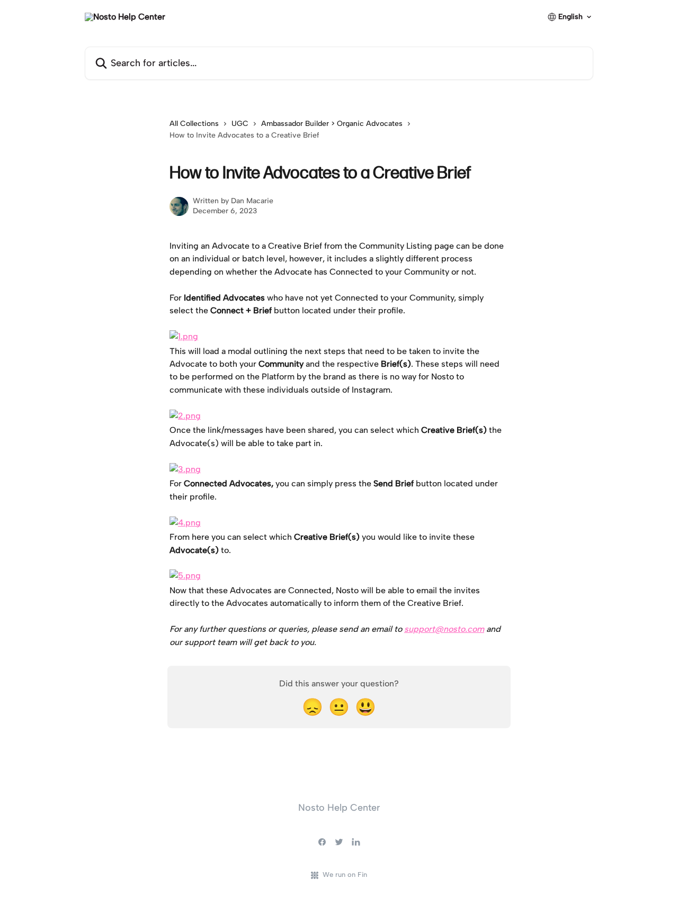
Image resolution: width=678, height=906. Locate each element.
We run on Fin (345, 874)
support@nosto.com (444, 629)
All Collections (194, 123)
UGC (239, 123)
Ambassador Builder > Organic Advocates (332, 123)
